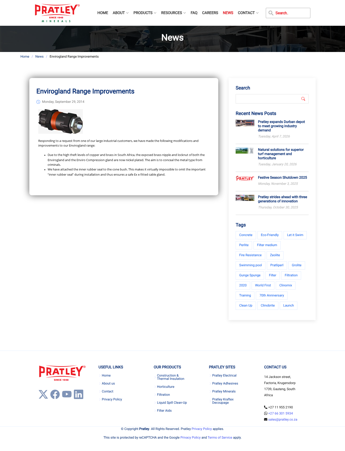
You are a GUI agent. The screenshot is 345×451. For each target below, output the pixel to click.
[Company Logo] (57, 13)
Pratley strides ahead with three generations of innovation (282, 199)
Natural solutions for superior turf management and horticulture (281, 154)
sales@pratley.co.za (282, 419)
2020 (242, 285)
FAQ (194, 13)
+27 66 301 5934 (280, 413)
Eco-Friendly (270, 235)
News (39, 57)
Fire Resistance (250, 255)
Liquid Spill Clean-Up (172, 402)
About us (108, 383)
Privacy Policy (112, 399)
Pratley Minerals (224, 391)
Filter (272, 275)
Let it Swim (295, 235)
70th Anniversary (271, 295)
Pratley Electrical (224, 375)
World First (263, 285)
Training (245, 295)
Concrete (245, 235)
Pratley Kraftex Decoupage (223, 401)
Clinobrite (268, 305)
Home (24, 57)
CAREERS (210, 13)
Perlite (244, 245)
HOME (102, 13)
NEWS (228, 13)
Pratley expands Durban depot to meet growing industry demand (281, 126)
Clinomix (285, 285)
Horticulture (165, 386)
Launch (288, 305)
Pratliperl (277, 265)
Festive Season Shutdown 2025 (282, 177)
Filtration (291, 275)
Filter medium (267, 245)
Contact (107, 391)
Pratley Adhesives (225, 383)
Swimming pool (250, 265)
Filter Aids (164, 410)
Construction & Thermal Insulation (170, 377)
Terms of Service (220, 438)
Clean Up (245, 305)
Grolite (297, 265)
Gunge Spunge (250, 275)
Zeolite (275, 255)
